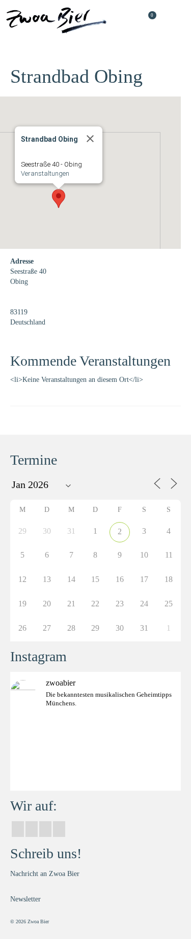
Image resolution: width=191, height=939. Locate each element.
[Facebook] (18, 829)
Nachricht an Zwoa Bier (44, 874)
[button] (58, 198)
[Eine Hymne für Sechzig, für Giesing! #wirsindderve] (95, 768)
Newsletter (25, 899)
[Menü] (173, 20)
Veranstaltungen (45, 173)
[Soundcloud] (59, 829)
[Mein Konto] (122, 20)
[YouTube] (45, 829)
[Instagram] (31, 829)
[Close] (90, 138)
